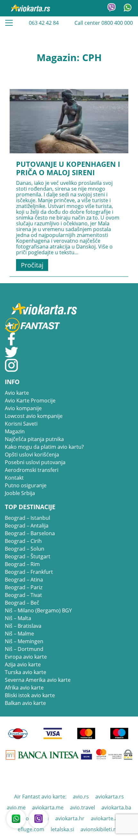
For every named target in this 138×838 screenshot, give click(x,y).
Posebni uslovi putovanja (35, 462)
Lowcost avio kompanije (34, 415)
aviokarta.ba (116, 807)
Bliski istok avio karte (30, 695)
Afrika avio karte (24, 687)
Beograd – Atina (24, 579)
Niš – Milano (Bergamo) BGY (38, 610)
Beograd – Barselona (30, 533)
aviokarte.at (105, 818)
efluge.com (31, 829)
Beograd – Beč (22, 602)
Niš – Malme (19, 633)
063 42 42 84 (44, 22)
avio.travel (82, 807)
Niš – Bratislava (23, 625)
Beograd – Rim (22, 564)
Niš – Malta (18, 618)
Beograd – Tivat (23, 595)
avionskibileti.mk (101, 829)
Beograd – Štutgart (27, 556)
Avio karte (17, 392)
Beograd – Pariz (23, 587)
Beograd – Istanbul (27, 517)
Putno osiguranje (26, 485)
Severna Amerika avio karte (38, 679)
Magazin (15, 431)
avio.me (16, 807)
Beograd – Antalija (26, 525)
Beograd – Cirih (23, 541)
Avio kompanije (23, 408)
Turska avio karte (25, 672)
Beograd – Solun (24, 548)
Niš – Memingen (24, 641)
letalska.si (62, 829)
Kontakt (14, 477)
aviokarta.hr (69, 818)
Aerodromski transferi (31, 469)
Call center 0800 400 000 (103, 22)
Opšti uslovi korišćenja (32, 454)
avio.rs (81, 796)
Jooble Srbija (20, 493)
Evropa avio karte (26, 656)
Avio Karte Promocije (30, 400)
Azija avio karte (23, 664)
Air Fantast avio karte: (40, 796)
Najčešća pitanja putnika (34, 439)
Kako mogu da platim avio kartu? (44, 446)
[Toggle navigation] (9, 22)
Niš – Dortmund (24, 649)
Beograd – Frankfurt (29, 571)
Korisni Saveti (21, 423)
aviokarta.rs (109, 796)
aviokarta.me (48, 807)
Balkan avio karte (25, 703)
